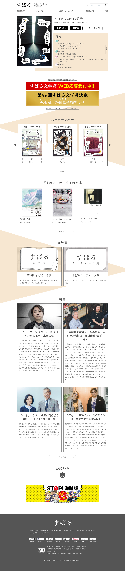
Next (110, 145)
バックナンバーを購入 (93, 28)
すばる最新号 (21, 11)
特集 (106, 11)
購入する (32, 162)
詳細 (32, 159)
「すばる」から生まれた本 (66, 11)
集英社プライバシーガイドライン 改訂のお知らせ (62, 109)
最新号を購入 (61, 28)
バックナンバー (41, 11)
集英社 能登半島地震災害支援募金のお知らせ (62, 80)
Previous (15, 145)
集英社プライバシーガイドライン (52, 560)
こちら (80, 553)
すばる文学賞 (90, 11)
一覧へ (62, 171)
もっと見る (62, 231)
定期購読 (76, 28)
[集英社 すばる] (23, 5)
